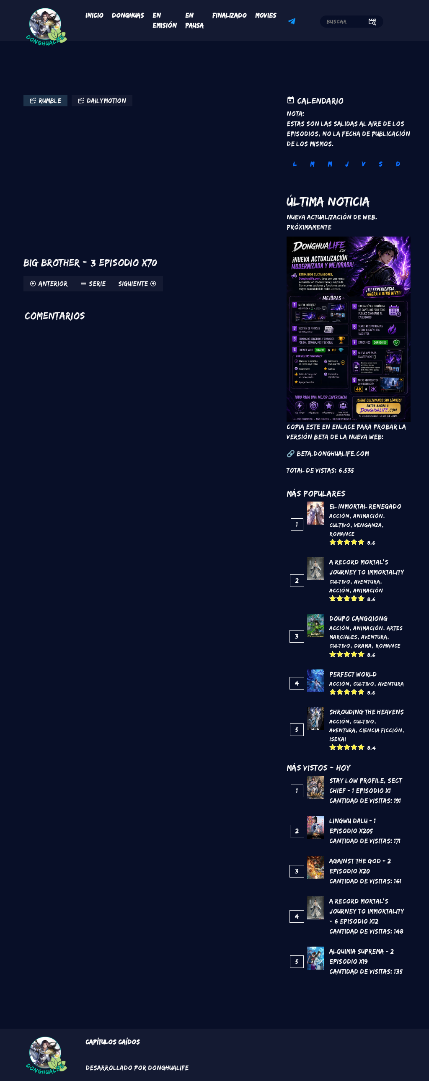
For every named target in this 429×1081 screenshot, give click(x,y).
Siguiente (133, 283)
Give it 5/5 (361, 541)
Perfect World (353, 674)
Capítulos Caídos (112, 1041)
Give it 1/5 (332, 541)
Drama (363, 645)
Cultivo (339, 525)
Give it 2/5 (340, 541)
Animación (368, 515)
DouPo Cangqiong (358, 618)
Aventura (367, 581)
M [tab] (312, 163)
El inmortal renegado (365, 506)
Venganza (368, 525)
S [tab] (380, 163)
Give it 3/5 (347, 541)
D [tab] (398, 163)
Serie (97, 283)
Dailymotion (106, 100)
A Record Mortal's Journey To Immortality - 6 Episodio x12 (366, 911)
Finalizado (229, 15)
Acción (339, 515)
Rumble (50, 100)
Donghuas (128, 15)
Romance (341, 533)
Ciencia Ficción (380, 730)
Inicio (94, 15)
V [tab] (363, 163)
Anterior (53, 283)
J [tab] (347, 163)
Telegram (293, 22)
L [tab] (295, 163)
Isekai (337, 739)
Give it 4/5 (354, 541)
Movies (266, 15)
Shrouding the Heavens (366, 712)
